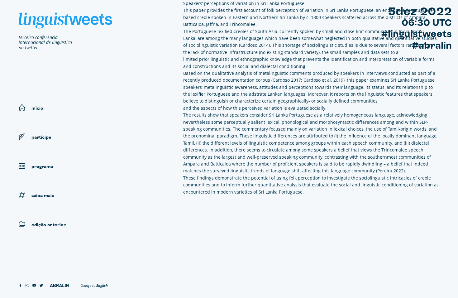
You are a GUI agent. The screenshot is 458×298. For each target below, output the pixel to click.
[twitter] (41, 285)
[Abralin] (59, 285)
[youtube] (34, 285)
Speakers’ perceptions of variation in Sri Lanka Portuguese (243, 3)
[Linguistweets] (65, 20)
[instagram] (27, 285)
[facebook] (20, 285)
